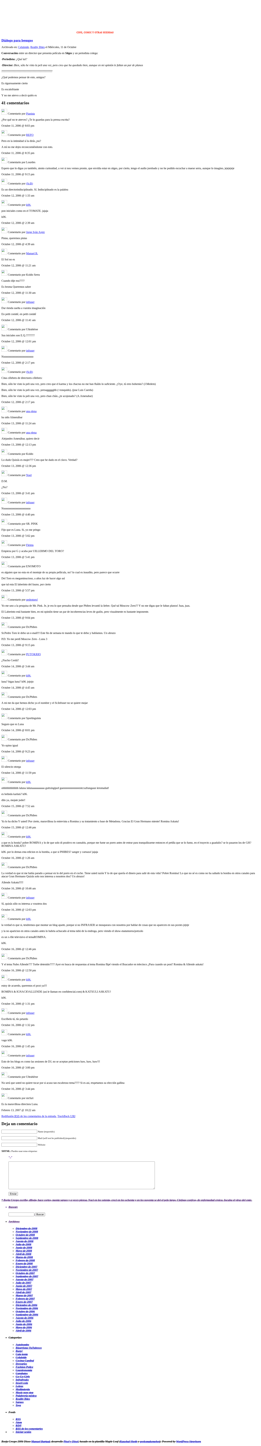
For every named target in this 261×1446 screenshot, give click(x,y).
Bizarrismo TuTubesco (29, 1347)
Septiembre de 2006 (27, 1314)
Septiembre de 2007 (27, 1276)
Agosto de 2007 (24, 1279)
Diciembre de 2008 (26, 1228)
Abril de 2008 (23, 1253)
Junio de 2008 (24, 1247)
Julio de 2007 (23, 1282)
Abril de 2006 (23, 1330)
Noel (29, 475)
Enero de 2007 (24, 1301)
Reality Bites (37, 47)
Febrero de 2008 (25, 1260)
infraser (30, 301)
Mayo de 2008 (24, 1250)
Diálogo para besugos (17, 40)
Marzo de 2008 (24, 1257)
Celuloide (23, 47)
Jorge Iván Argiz (35, 232)
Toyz (18, 1405)
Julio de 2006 (23, 1321)
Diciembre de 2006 (26, 1305)
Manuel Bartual (40, 1441)
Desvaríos (21, 1363)
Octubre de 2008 (25, 1234)
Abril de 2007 (23, 1292)
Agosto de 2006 (24, 1317)
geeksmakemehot (150, 1441)
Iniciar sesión (23, 1431)
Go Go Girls (23, 1376)
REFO (30, 134)
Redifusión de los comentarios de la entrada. (29, 1116)
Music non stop (24, 1392)
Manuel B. (32, 253)
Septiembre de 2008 (27, 1238)
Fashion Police (24, 1366)
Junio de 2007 (24, 1285)
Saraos (20, 1402)
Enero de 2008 (24, 1263)
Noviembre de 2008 (27, 1231)
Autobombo (22, 1344)
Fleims (30, 545)
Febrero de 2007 (25, 1298)
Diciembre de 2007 (26, 1266)
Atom (19, 1422)
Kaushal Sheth (128, 1441)
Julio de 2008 (23, 1244)
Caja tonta (22, 1354)
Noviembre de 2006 (27, 1308)
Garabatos (22, 1373)
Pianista (30, 113)
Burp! (19, 1351)
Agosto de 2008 (24, 1241)
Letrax (19, 1386)
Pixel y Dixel (71, 1441)
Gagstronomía (24, 1370)
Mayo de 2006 (24, 1327)
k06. (28, 204)
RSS (18, 1419)
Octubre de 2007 (25, 1273)
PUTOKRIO (33, 654)
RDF (19, 1425)
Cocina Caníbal (25, 1360)
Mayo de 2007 (24, 1289)
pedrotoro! (32, 599)
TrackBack (66, 1116)
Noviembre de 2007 (27, 1269)
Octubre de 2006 (25, 1311)
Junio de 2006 (24, 1324)
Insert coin (22, 1382)
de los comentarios (29, 1428)
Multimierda (23, 1389)
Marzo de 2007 (24, 1295)
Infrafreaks (22, 1379)
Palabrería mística (26, 1395)
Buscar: (13, 1206)
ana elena (31, 411)
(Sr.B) (29, 183)
